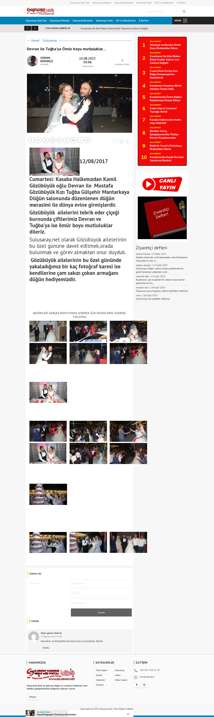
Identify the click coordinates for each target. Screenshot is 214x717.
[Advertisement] (90, 298)
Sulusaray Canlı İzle (80, 2)
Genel (35, 40)
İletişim (32, 696)
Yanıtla (46, 647)
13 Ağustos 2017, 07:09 (51, 636)
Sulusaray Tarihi (144, 2)
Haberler (100, 679)
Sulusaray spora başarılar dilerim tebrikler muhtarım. (162, 290)
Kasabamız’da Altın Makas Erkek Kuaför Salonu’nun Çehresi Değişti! (165, 59)
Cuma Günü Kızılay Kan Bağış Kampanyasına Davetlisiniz (164, 74)
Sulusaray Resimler (123, 2)
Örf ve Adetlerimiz (164, 2)
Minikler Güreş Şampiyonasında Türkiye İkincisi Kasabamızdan (164, 134)
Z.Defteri (181, 2)
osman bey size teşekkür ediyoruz (153, 298)
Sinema (99, 684)
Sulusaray (50, 40)
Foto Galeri (101, 670)
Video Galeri (121, 679)
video (118, 675)
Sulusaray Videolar (102, 2)
